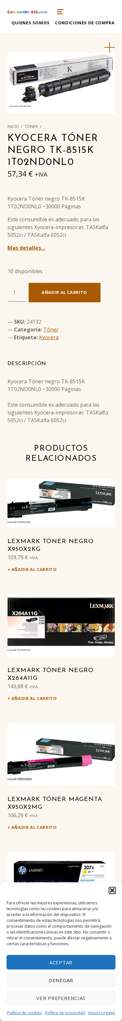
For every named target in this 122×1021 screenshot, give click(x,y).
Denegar (61, 980)
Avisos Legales (101, 1012)
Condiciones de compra (85, 23)
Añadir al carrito (64, 292)
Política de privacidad (65, 1012)
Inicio (13, 126)
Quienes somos (30, 23)
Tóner (31, 126)
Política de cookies (24, 1012)
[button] (112, 890)
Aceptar (61, 962)
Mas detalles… (26, 247)
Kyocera (49, 337)
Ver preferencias (61, 998)
